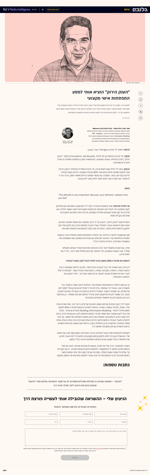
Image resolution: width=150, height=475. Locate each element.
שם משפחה (87, 414)
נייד (55, 422)
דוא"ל (89, 422)
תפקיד (123, 422)
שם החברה (53, 414)
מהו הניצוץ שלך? (52, 10)
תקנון (98, 448)
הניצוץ (127, 9)
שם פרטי (123, 414)
